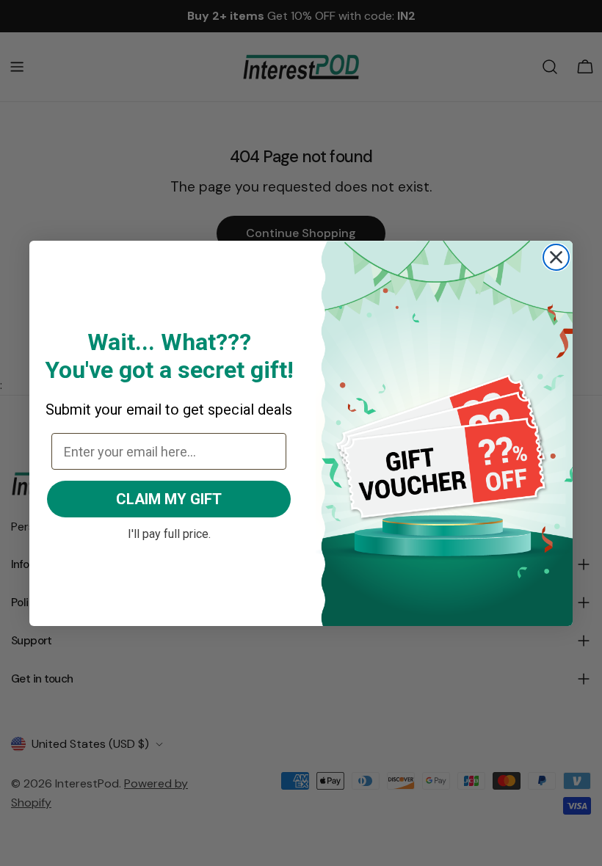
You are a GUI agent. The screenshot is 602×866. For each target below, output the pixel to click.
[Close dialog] (556, 257)
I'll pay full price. (169, 532)
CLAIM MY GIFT (169, 499)
